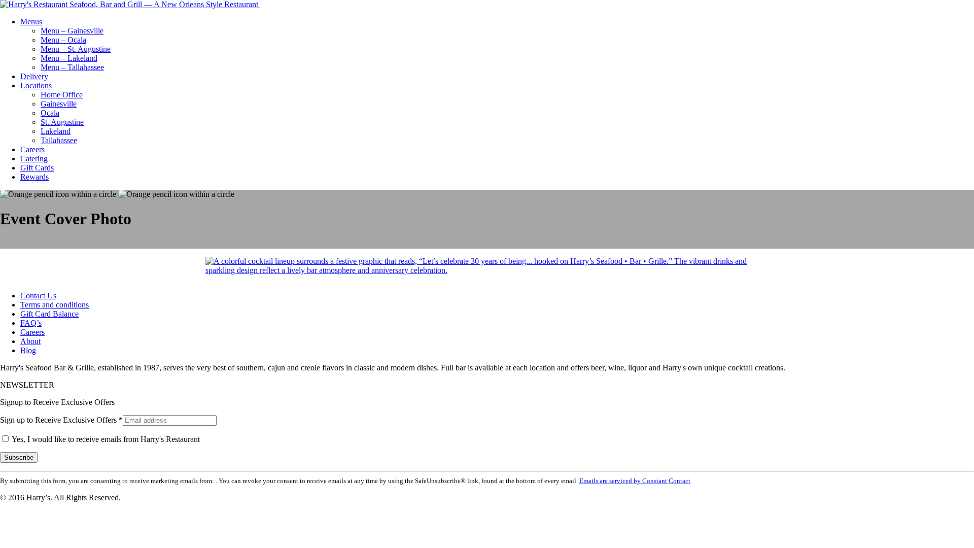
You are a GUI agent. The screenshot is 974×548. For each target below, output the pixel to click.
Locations (36, 85)
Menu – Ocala (63, 40)
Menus (31, 21)
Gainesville (59, 103)
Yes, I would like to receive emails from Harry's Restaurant (105, 439)
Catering (34, 158)
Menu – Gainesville (72, 30)
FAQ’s (31, 323)
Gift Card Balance (49, 314)
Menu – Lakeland (69, 58)
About (30, 341)
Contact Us (38, 295)
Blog (28, 350)
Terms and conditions (54, 304)
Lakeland (56, 131)
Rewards (34, 177)
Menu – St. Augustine (76, 49)
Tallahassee (59, 140)
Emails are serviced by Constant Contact (634, 481)
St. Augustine (62, 122)
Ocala (50, 113)
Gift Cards (37, 167)
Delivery (34, 76)
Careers (32, 149)
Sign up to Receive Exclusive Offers (61, 420)
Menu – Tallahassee (72, 67)
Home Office (62, 94)
